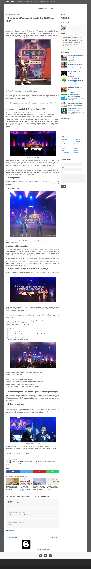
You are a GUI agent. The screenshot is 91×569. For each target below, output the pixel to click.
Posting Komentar (10, 530)
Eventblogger (65, 143)
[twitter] (26, 471)
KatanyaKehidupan (78, 141)
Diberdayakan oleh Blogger (43, 549)
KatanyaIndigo (77, 139)
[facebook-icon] (40, 555)
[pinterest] (39, 471)
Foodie (27, 1)
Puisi (75, 146)
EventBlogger (43, 1)
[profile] (63, 30)
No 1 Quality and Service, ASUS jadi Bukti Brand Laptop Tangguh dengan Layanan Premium (30, 333)
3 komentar (28, 25)
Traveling (34, 1)
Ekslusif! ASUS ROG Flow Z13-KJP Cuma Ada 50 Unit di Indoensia (25, 335)
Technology (76, 150)
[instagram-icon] (50, 555)
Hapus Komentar (21, 502)
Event (63, 141)
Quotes (75, 148)
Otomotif (76, 143)
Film (63, 146)
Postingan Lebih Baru (12, 537)
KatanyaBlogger (65, 152)
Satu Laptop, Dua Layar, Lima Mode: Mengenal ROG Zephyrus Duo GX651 (26, 331)
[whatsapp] (52, 471)
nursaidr (10, 2)
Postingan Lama (54, 537)
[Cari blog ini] (84, 2)
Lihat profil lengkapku (66, 49)
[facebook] (13, 471)
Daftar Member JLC (52, 448)
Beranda (20, 1)
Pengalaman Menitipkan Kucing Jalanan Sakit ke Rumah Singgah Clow (75, 64)
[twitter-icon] (45, 555)
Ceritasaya (64, 139)
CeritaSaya (54, 1)
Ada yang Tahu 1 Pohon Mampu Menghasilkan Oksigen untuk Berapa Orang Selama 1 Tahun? (76, 80)
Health (63, 150)
